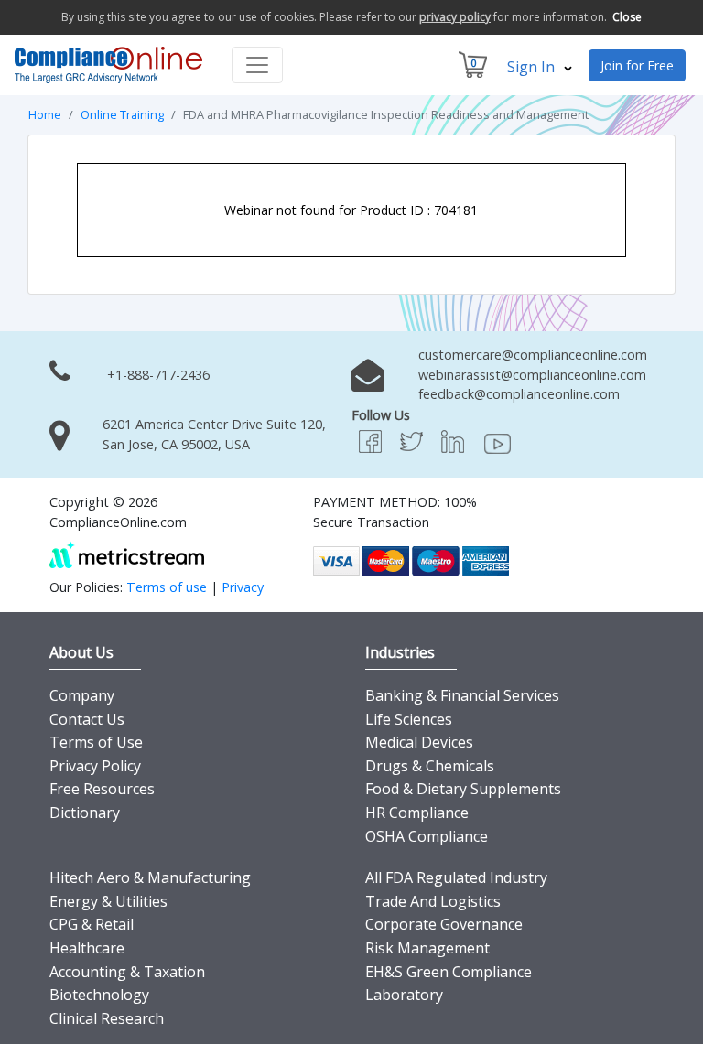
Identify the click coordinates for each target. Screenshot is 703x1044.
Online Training (122, 114)
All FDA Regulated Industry (456, 877)
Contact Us (86, 719)
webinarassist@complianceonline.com (532, 374)
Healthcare (86, 948)
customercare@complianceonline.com (532, 354)
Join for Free (637, 65)
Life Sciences (408, 719)
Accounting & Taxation (127, 972)
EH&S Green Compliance (448, 972)
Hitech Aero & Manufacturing (150, 877)
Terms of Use (96, 742)
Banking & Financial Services (462, 695)
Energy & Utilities (108, 901)
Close (627, 17)
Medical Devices (419, 742)
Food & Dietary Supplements (463, 789)
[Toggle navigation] (257, 65)
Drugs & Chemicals (429, 766)
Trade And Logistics (433, 901)
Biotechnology (99, 995)
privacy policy (455, 17)
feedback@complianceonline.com (519, 394)
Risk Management (427, 948)
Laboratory (404, 995)
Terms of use (166, 587)
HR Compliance (417, 812)
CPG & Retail (91, 924)
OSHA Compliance (426, 836)
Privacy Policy (95, 766)
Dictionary (84, 812)
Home (44, 114)
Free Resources (102, 789)
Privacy (243, 587)
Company (81, 695)
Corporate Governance (444, 924)
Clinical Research (106, 1018)
